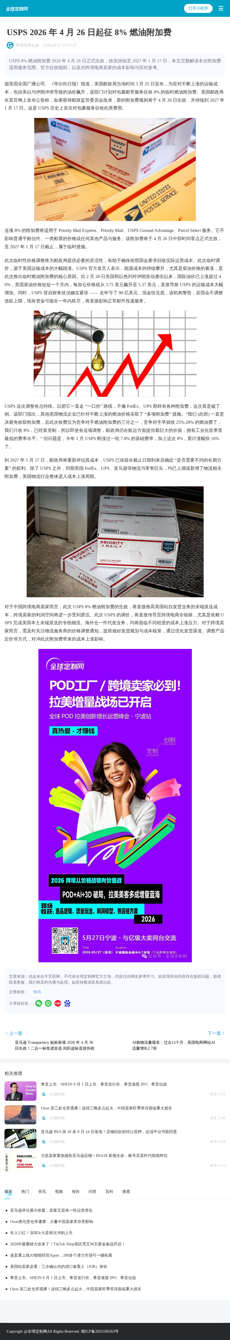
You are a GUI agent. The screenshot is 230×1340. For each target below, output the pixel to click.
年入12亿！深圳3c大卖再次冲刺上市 (41, 1233)
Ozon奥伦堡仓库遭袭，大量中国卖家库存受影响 (51, 1222)
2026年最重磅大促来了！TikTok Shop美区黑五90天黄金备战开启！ (67, 1244)
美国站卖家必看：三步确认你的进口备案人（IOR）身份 (58, 1266)
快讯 (37, 992)
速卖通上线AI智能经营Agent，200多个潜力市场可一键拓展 (61, 1255)
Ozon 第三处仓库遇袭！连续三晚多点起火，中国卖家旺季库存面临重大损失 (75, 1289)
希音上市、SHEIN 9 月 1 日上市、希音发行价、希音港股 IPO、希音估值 (73, 1278)
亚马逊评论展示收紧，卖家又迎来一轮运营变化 (51, 1210)
